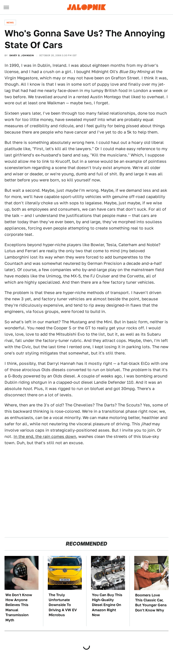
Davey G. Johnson (21, 55)
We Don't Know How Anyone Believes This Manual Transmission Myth (18, 607)
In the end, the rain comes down (45, 436)
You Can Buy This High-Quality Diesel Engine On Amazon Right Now (107, 605)
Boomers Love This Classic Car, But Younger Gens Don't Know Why (151, 602)
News (10, 22)
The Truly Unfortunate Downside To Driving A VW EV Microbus (63, 605)
